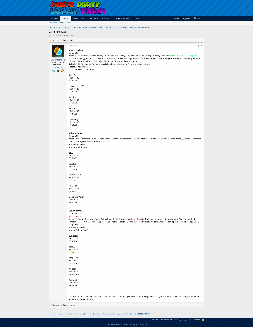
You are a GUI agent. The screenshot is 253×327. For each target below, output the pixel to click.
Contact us (155, 320)
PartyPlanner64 (122, 18)
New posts (53, 22)
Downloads (93, 18)
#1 (202, 46)
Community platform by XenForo (126, 325)
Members (106, 18)
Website (54, 18)
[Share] (198, 45)
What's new (78, 18)
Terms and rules (167, 320)
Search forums (64, 22)
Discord (136, 18)
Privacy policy (180, 320)
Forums (65, 18)
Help (190, 320)
